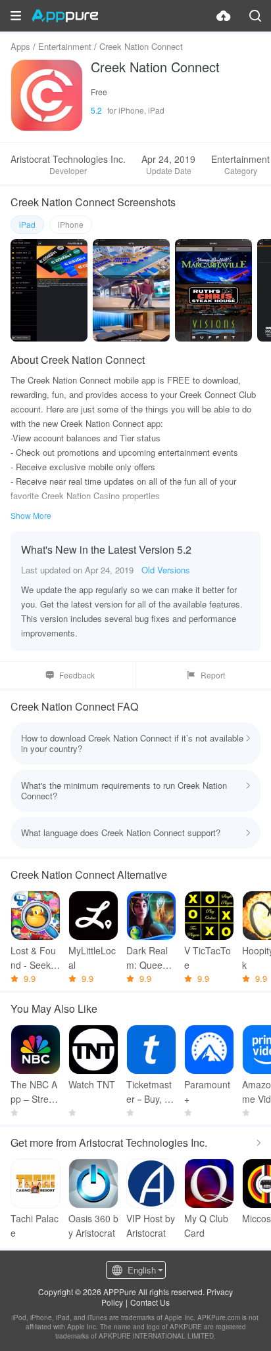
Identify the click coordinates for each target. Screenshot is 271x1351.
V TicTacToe (207, 957)
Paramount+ (207, 1091)
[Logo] (65, 15)
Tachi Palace (35, 1225)
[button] (16, 16)
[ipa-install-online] (223, 16)
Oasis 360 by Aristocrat (93, 1225)
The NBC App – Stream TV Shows (35, 1092)
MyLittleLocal (92, 957)
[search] (255, 16)
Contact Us (150, 1302)
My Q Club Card (206, 1225)
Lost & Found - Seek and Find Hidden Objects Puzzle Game (36, 958)
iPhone (71, 224)
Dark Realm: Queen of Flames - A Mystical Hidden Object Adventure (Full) (151, 958)
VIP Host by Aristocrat (150, 1225)
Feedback (77, 674)
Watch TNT (91, 1084)
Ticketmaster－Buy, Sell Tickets (151, 1092)
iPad (27, 224)
